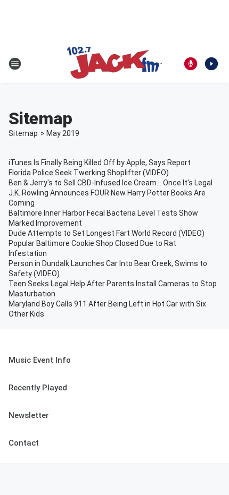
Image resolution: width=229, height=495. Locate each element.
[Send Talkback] (190, 63)
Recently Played (38, 387)
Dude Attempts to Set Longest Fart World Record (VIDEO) (107, 233)
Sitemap (23, 133)
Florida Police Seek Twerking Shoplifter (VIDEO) (89, 172)
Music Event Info (40, 360)
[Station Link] (114, 64)
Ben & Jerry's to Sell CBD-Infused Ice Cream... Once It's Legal (110, 182)
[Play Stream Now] (211, 63)
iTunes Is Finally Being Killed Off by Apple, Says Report (100, 162)
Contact (24, 443)
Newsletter (29, 415)
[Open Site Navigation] (15, 63)
